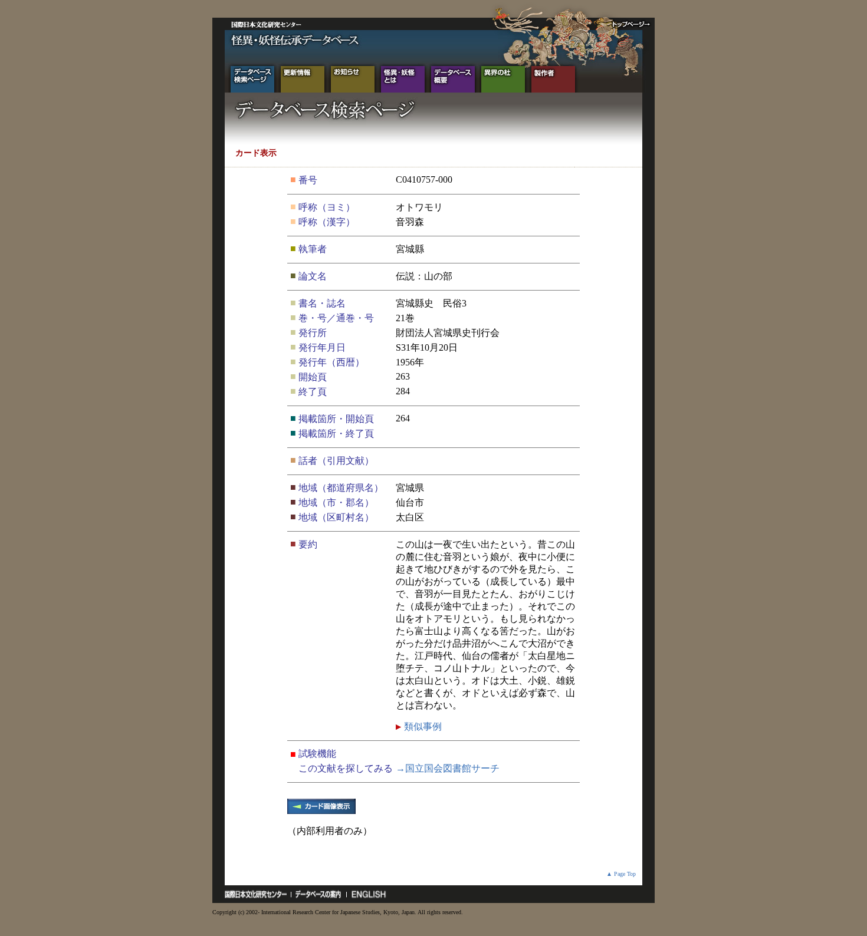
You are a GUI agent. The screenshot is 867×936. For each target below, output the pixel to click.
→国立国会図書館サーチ (448, 768)
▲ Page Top (621, 874)
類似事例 (422, 726)
